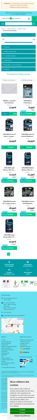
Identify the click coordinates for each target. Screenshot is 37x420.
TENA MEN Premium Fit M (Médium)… (27, 202)
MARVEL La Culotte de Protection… (9, 101)
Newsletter (4, 354)
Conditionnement (10, 56)
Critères (6, 69)
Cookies (3, 361)
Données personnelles (7, 359)
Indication (12, 65)
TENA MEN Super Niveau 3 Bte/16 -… (9, 236)
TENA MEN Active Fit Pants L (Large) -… (9, 135)
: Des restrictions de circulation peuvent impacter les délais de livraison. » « (18, 5)
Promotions (4, 351)
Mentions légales (5, 358)
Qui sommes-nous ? (6, 341)
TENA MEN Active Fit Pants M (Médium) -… (27, 135)
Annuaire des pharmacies (8, 367)
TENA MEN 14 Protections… (28, 101)
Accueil (3, 28)
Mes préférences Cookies (7, 363)
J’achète (29, 113)
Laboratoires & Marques (7, 350)
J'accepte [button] (22, 409)
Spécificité (7, 60)
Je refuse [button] (22, 412)
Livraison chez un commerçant (24, 344)
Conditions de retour (25, 346)
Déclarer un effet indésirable (9, 346)
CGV (2, 356)
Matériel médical (11, 28)
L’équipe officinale (6, 343)
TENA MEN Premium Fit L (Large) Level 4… (9, 202)
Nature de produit (10, 51)
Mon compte (4, 364)
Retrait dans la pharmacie (27, 340)
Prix (5, 35)
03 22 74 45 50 (7, 312)
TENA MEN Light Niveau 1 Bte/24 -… (9, 169)
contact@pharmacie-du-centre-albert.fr (14, 315)
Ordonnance (4, 345)
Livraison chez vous (25, 341)
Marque (6, 47)
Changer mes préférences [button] (22, 415)
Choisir (5, 113)
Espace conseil (5, 353)
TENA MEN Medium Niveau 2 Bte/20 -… (28, 169)
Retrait (9, 265)
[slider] (3, 42)
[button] (9, 80)
